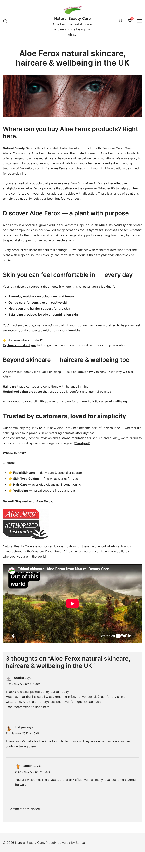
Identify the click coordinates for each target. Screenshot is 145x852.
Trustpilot (82, 443)
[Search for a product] (5, 20)
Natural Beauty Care (72, 18)
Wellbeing (20, 490)
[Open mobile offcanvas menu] (139, 20)
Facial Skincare (24, 472)
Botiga (80, 842)
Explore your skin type (19, 345)
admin (27, 766)
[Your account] (120, 20)
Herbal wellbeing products (22, 391)
